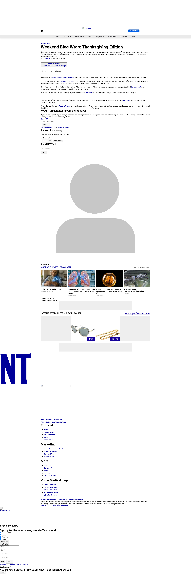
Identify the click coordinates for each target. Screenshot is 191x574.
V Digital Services (50, 495)
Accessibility (62, 499)
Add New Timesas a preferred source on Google (54, 65)
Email (43, 121)
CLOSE (44, 152)
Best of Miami (112, 37)
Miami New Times (50, 490)
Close (3, 573)
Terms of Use (49, 454)
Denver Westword (50, 487)
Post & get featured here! (137, 313)
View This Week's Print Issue (51, 419)
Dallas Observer (50, 485)
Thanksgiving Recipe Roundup (63, 77)
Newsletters (124, 37)
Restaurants (45, 43)
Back (2, 561)
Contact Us (48, 468)
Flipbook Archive (50, 476)
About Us (47, 466)
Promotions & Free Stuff (53, 449)
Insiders (4, 539)
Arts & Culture (79, 37)
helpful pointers (67, 81)
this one (89, 93)
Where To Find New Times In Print (53, 422)
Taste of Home (64, 106)
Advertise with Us (50, 451)
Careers (47, 473)
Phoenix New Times (51, 492)
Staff (46, 471)
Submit (9, 561)
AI (67, 499)
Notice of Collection (48, 128)
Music (90, 37)
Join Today (4, 541)
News (57, 37)
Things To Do (100, 37)
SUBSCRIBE (47, 141)
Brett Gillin (47, 58)
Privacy (66, 128)
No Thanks (4, 544)
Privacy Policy (49, 456)
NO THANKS (58, 141)
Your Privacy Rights (75, 499)
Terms (59, 128)
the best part (136, 87)
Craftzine (126, 100)
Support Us (134, 30)
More (133, 37)
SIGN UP (46, 125)
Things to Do (6, 537)
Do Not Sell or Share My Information (54, 506)
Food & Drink (67, 37)
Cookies (54, 499)
